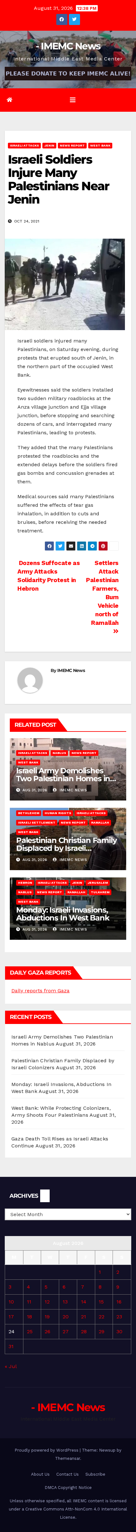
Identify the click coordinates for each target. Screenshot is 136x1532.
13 (65, 1302)
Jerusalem (98, 882)
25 (30, 1331)
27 (66, 1331)
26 (47, 1331)
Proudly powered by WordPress (47, 1450)
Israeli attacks (24, 145)
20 (66, 1317)
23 (119, 1317)
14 (83, 1302)
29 (101, 1331)
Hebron (25, 882)
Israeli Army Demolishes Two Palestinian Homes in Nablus (63, 778)
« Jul (10, 1366)
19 (47, 1317)
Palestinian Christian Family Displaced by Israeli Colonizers (66, 848)
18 (29, 1317)
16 (118, 1302)
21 (83, 1317)
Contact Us (67, 1474)
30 (119, 1331)
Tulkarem (100, 892)
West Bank (100, 145)
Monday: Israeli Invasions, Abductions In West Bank (62, 913)
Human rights (58, 813)
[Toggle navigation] (73, 100)
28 (84, 1331)
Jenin (49, 145)
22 (101, 1317)
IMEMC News (71, 670)
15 (101, 1302)
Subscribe (95, 1474)
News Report (72, 145)
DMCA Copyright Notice (68, 1487)
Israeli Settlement (36, 822)
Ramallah (100, 822)
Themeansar (67, 1458)
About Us (40, 1474)
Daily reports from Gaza (40, 991)
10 (11, 1302)
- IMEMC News (68, 46)
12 (47, 1302)
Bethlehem (28, 813)
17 (11, 1317)
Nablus (59, 753)
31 (11, 1346)
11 (29, 1302)
